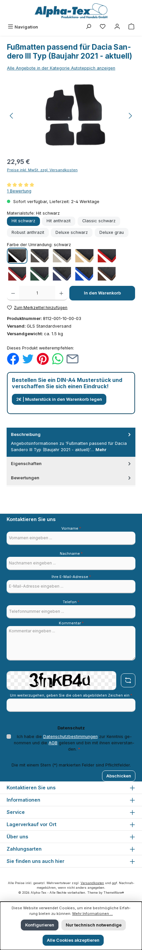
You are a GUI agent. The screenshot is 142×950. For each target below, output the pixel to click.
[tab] (71, 442)
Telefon (71, 602)
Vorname (71, 528)
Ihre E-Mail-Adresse (71, 576)
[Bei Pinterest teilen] (42, 358)
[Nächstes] (130, 116)
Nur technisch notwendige (94, 925)
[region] (71, 116)
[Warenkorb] (131, 27)
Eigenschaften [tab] (26, 463)
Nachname (71, 553)
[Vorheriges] (12, 116)
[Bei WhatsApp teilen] (57, 358)
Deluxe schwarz (71, 232)
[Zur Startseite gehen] (71, 10)
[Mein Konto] (117, 27)
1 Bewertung (19, 190)
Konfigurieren (39, 925)
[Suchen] (88, 27)
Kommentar (71, 623)
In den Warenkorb (102, 292)
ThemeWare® (113, 892)
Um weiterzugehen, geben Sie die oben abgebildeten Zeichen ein (71, 695)
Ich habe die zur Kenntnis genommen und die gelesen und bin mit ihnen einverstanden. (74, 743)
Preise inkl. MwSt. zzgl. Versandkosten (42, 170)
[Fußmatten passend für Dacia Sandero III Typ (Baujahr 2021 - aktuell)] (71, 116)
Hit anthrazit (59, 220)
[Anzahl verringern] (13, 293)
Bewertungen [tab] (25, 477)
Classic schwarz (99, 220)
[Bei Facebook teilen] (13, 358)
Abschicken (118, 775)
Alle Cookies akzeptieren (73, 940)
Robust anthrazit (28, 232)
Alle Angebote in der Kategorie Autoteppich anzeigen (61, 68)
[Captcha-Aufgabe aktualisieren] (128, 680)
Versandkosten (92, 883)
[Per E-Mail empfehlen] (72, 358)
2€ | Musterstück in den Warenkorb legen (59, 399)
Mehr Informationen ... (92, 913)
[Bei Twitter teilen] (27, 358)
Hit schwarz (23, 220)
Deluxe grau (111, 232)
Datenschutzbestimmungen (70, 736)
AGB (53, 742)
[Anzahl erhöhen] (61, 293)
